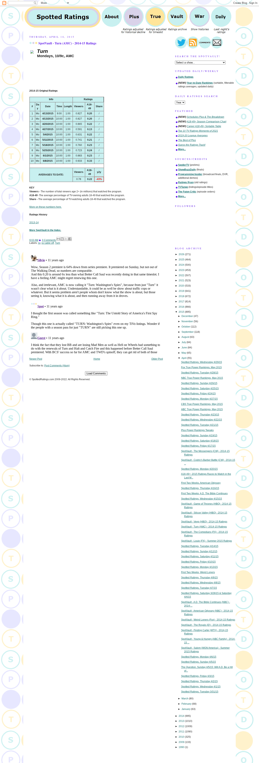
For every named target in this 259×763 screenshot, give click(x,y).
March (185, 698)
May (184, 352)
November (188, 321)
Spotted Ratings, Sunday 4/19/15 (199, 435)
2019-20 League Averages (193, 135)
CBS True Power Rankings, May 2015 (202, 404)
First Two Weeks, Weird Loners (198, 572)
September (188, 332)
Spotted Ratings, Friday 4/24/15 (198, 393)
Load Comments (96, 373)
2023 (182, 270)
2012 (182, 726)
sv (39, 243)
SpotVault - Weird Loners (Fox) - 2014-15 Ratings (208, 619)
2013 (182, 721)
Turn (57, 243)
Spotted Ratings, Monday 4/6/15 (198, 656)
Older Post (157, 358)
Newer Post (35, 358)
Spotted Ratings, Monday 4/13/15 (199, 567)
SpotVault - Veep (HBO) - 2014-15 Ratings (204, 521)
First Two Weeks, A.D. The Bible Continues (204, 493)
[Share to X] (66, 239)
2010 (182, 736)
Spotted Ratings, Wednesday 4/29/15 (201, 362)
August (186, 337)
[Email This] (58, 239)
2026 (182, 254)
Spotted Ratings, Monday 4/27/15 (199, 398)
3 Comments (49, 240)
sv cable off (47, 243)
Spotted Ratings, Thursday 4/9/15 (199, 577)
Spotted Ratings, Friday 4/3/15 (197, 676)
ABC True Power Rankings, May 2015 (202, 409)
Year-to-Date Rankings (200, 82)
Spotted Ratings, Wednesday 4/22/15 (201, 419)
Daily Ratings (185, 77)
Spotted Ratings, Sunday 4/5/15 (198, 661)
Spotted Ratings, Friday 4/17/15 (198, 445)
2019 (182, 291)
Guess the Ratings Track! (191, 144)
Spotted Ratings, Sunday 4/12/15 (199, 551)
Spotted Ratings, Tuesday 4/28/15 (199, 372)
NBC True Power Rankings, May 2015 (202, 378)
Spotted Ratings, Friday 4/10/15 (198, 561)
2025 (182, 259)
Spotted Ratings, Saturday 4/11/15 (200, 556)
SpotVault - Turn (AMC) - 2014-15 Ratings (67, 43)
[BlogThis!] (62, 239)
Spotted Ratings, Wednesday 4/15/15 (201, 498)
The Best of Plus (187, 140)
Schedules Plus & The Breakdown (205, 117)
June (185, 347)
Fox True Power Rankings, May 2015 (201, 367)
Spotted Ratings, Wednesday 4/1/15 (201, 686)
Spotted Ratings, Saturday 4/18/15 (200, 440)
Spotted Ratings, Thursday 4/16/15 (200, 488)
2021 (182, 280)
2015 (182, 311)
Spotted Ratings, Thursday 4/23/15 (200, 414)
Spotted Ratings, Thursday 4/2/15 (199, 681)
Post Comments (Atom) (57, 365)
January (186, 709)
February (187, 703)
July (184, 342)
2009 (182, 742)
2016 (182, 306)
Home (96, 358)
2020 (182, 285)
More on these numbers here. (45, 206)
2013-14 (34, 222)
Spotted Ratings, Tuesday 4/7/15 (199, 587)
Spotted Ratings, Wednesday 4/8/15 (201, 582)
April (184, 358)
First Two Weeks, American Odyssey (201, 483)
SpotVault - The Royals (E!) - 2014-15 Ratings (206, 625)
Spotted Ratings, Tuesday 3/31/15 (199, 691)
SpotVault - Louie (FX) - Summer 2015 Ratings (206, 540)
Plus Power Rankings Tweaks (197, 430)
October (186, 326)
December (188, 316)
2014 (182, 716)
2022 (182, 275)
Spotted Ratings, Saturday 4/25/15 (200, 388)
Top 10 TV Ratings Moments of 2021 (198, 130)
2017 (182, 301)
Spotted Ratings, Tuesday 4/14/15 (199, 546)
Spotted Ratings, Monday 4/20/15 (199, 469)
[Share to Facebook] (70, 239)
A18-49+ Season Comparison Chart (206, 121)
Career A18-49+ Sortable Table (204, 126)
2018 (182, 296)
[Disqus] (96, 303)
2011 (182, 731)
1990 (182, 747)
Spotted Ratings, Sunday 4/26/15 (199, 383)
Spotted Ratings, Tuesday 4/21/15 (199, 425)
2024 (182, 264)
